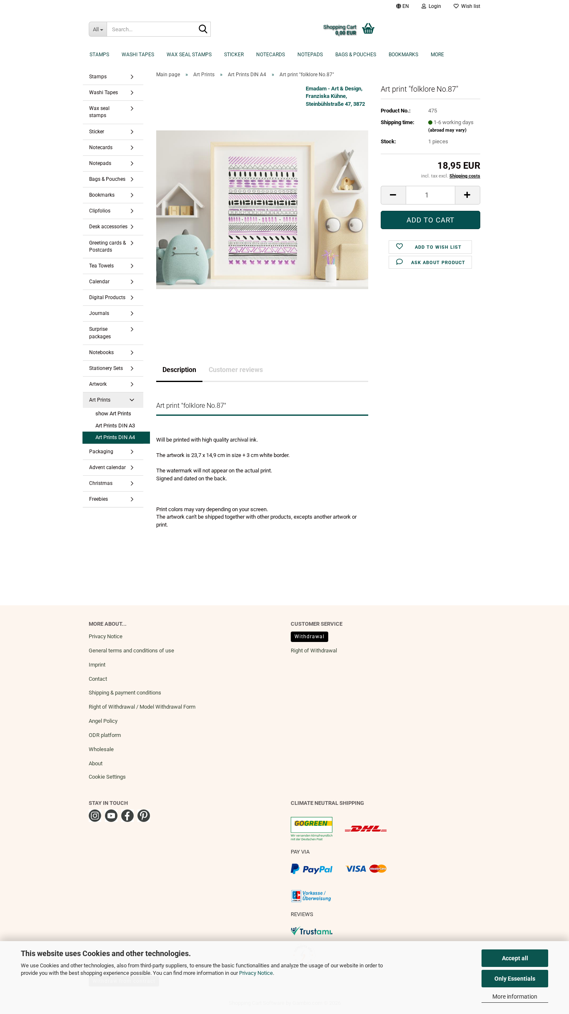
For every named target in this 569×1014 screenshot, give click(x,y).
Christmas (100, 483)
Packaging (101, 452)
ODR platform (105, 735)
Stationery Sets (106, 368)
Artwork (98, 384)
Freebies (98, 499)
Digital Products (107, 297)
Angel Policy (103, 721)
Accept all (515, 958)
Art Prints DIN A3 (115, 425)
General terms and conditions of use (131, 650)
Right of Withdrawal (314, 650)
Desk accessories (108, 227)
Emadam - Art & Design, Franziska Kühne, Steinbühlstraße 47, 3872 (335, 96)
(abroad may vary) (447, 130)
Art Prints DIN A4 (115, 437)
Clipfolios (99, 211)
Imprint (97, 665)
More (437, 54)
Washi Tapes (138, 54)
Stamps (99, 54)
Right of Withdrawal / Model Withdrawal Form (142, 707)
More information (514, 996)
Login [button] (433, 6)
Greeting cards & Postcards (107, 246)
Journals (99, 313)
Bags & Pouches (355, 54)
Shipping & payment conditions (125, 692)
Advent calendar (107, 467)
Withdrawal (309, 636)
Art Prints (99, 400)
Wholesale (101, 749)
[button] (402, 6)
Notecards (270, 54)
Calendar (99, 282)
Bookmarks (403, 54)
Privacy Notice (256, 973)
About (95, 763)
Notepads (310, 54)
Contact (98, 679)
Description (179, 370)
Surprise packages (100, 332)
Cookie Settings (107, 777)
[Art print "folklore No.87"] (262, 209)
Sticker (234, 54)
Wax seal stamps (189, 54)
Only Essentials (514, 978)
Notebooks (101, 352)
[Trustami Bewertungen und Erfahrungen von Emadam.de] (311, 930)
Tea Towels (101, 266)
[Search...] (203, 29)
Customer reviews (236, 370)
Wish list (469, 6)
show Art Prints (113, 413)
